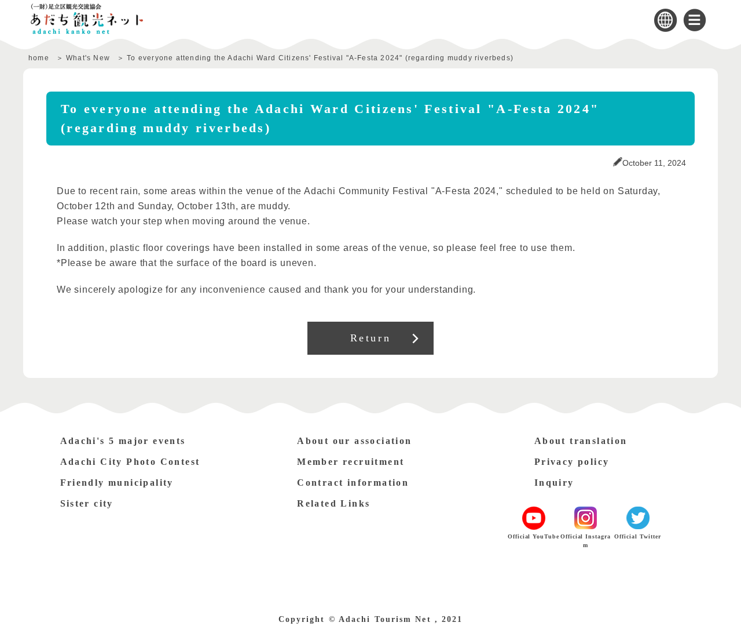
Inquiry (554, 482)
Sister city (86, 503)
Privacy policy (572, 462)
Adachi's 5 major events (123, 441)
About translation (581, 441)
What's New (88, 58)
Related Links (333, 503)
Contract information (353, 482)
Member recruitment (350, 462)
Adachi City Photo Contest (130, 462)
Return (370, 338)
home (38, 58)
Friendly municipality (117, 482)
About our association (354, 441)
